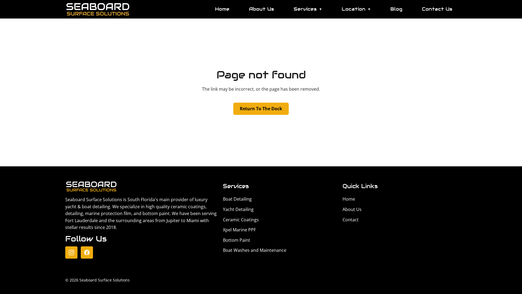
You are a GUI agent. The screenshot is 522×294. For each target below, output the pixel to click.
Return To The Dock (261, 109)
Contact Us (437, 9)
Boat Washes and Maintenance (254, 250)
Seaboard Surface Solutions (104, 280)
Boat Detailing (237, 199)
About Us (261, 9)
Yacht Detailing (238, 209)
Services (308, 9)
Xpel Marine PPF (239, 230)
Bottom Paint (236, 240)
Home (222, 9)
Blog (396, 9)
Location (356, 9)
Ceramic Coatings (241, 220)
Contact (351, 220)
